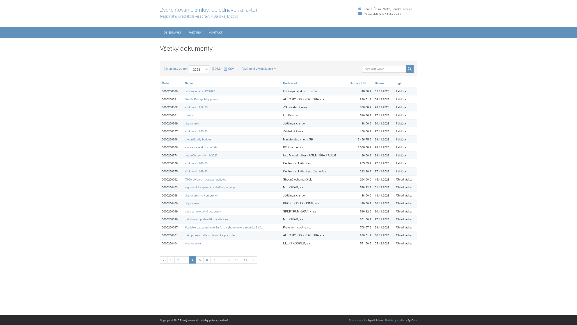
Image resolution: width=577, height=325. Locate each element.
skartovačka (193, 243)
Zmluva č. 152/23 (196, 107)
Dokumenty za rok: (175, 69)
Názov (189, 83)
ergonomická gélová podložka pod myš (210, 187)
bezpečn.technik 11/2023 (201, 155)
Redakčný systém (395, 320)
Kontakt (215, 32)
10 (236, 260)
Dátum (379, 83)
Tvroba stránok (357, 320)
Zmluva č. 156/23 (196, 131)
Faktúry (195, 32)
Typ (398, 83)
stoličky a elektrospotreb (201, 147)
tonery (189, 115)
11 (245, 260)
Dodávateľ (290, 83)
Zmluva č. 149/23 (196, 171)
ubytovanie (192, 123)
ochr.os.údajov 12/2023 (200, 91)
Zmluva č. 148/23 (196, 163)
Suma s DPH (358, 83)
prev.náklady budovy (198, 139)
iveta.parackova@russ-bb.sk (382, 13)
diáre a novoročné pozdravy (203, 211)
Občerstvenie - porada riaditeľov (205, 179)
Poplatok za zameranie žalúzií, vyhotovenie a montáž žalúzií (224, 227)
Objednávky (172, 32)
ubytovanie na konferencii (201, 195)
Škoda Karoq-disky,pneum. (202, 99)
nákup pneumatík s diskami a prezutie (210, 235)
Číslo (165, 83)
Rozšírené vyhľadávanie (257, 68)
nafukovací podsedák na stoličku (206, 219)
